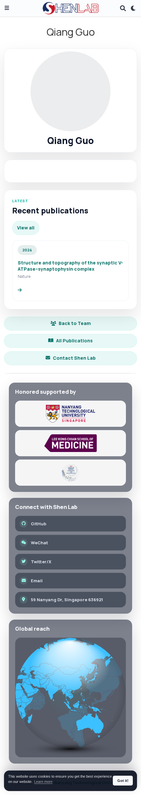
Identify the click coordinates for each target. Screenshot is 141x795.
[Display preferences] (133, 8)
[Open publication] (20, 290)
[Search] (123, 8)
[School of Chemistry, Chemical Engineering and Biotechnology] (70, 473)
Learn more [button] (43, 782)
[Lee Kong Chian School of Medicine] (70, 443)
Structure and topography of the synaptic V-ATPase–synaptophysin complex (70, 266)
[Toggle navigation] (7, 8)
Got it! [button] (123, 781)
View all (25, 228)
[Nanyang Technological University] (70, 414)
